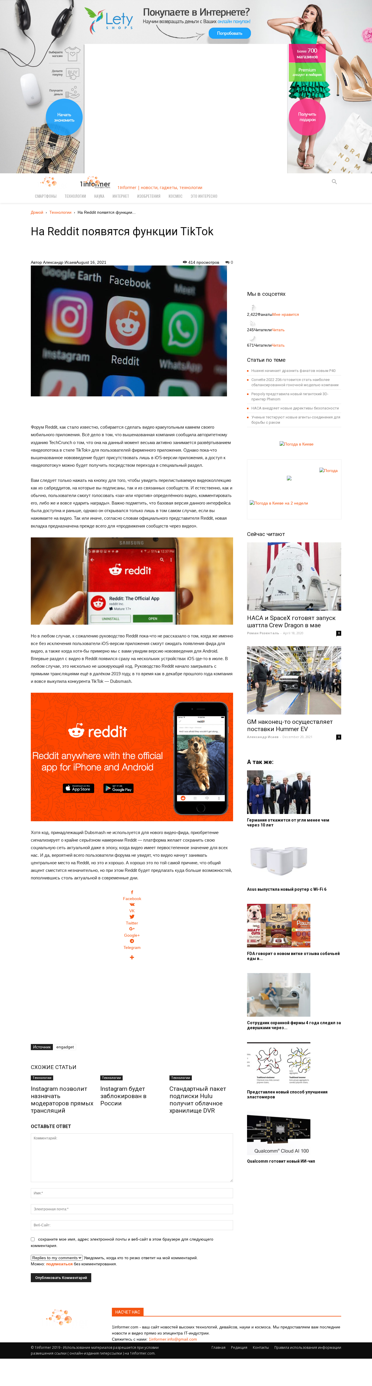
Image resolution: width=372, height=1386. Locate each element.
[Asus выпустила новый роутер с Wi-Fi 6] (294, 861)
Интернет (120, 196)
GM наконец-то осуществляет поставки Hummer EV (290, 725)
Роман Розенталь (263, 633)
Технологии (75, 196)
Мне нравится (285, 314)
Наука (99, 196)
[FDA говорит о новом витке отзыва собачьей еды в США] (294, 925)
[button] (334, 182)
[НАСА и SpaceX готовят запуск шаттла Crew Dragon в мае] (294, 576)
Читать (278, 329)
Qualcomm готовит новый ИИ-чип (281, 1161)
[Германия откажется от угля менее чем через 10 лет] (294, 792)
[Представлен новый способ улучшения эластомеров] (294, 1064)
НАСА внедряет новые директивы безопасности (295, 408)
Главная (219, 1347)
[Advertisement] (132, 407)
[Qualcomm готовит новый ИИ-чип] (294, 1133)
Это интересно (204, 196)
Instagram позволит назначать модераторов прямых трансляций (62, 1099)
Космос (176, 196)
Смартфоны (45, 196)
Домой (37, 212)
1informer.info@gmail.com (173, 1339)
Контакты (261, 1347)
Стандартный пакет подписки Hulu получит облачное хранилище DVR (197, 1099)
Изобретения (148, 196)
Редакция (239, 1347)
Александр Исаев (59, 262)
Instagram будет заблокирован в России (123, 1096)
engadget (65, 1047)
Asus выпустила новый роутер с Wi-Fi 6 (286, 889)
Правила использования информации (307, 1347)
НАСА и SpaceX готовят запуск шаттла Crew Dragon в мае (291, 621)
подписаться (59, 1264)
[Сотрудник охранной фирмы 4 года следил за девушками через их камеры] (294, 995)
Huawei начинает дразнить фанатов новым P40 (293, 370)
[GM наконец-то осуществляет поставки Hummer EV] (294, 680)
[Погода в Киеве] (295, 444)
